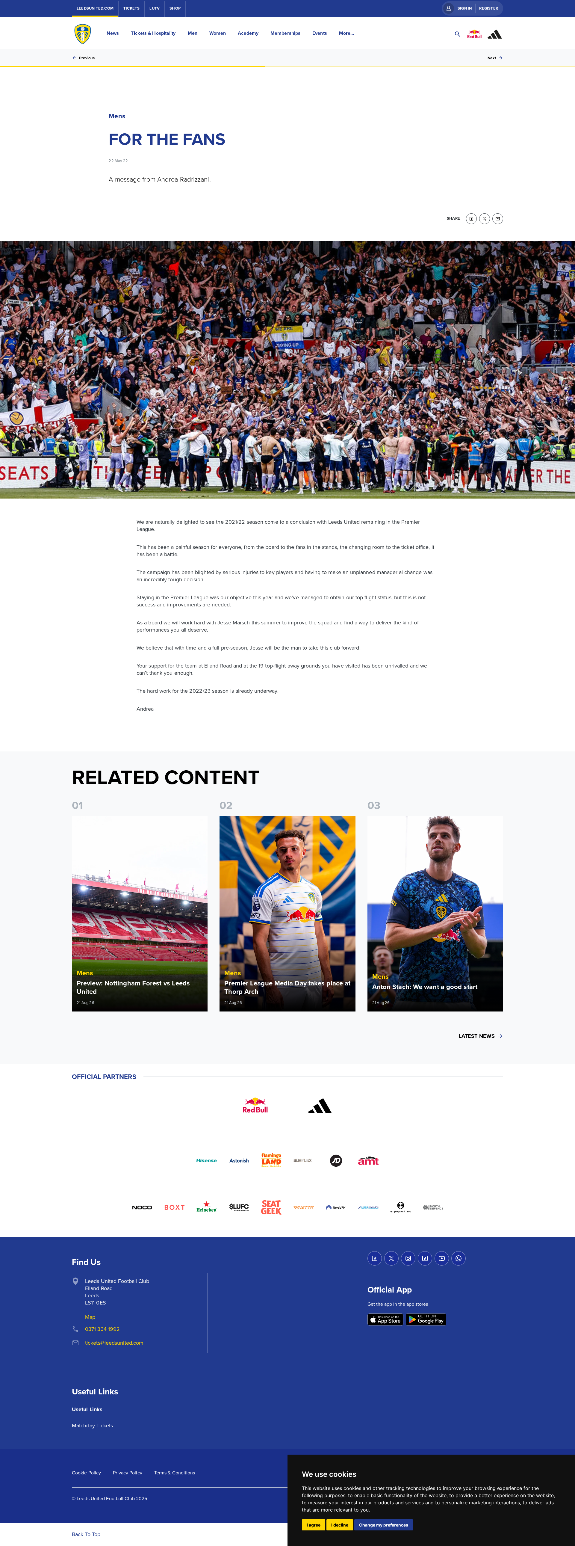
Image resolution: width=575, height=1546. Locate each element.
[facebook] (471, 218)
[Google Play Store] (426, 1320)
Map (90, 1317)
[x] (484, 218)
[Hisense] (206, 1160)
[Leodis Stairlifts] (368, 1207)
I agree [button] (313, 1524)
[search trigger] (457, 34)
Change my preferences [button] (383, 1524)
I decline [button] (339, 1524)
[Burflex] (303, 1160)
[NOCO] (142, 1207)
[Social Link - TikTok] (425, 1258)
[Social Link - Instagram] (408, 1258)
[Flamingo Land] (271, 1160)
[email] (497, 218)
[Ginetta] (303, 1207)
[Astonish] (239, 1160)
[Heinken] (206, 1207)
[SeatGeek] (271, 1207)
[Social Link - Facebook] (374, 1258)
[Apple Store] (385, 1320)
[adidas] (320, 1105)
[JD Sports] (336, 1160)
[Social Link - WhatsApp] (458, 1258)
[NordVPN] (336, 1207)
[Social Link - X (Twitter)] (391, 1258)
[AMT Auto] (368, 1160)
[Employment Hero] (400, 1207)
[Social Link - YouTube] (442, 1258)
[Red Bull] (255, 1105)
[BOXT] (174, 1207)
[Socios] (239, 1207)
